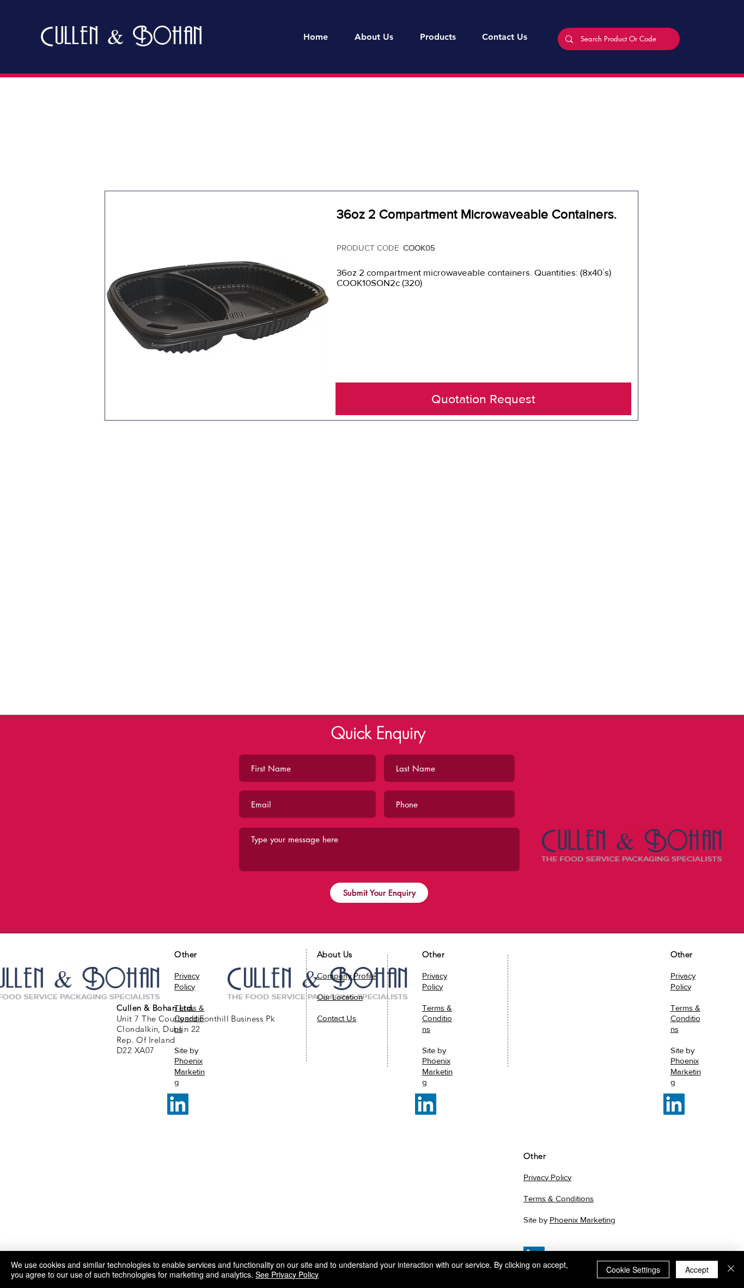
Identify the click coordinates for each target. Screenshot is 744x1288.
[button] (437, 37)
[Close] (730, 1269)
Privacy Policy (547, 1177)
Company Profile (346, 975)
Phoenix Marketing (189, 1071)
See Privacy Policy (287, 1274)
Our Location (340, 996)
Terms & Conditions (685, 1018)
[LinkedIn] (177, 1104)
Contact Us (336, 1018)
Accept (697, 1269)
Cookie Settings (633, 1269)
